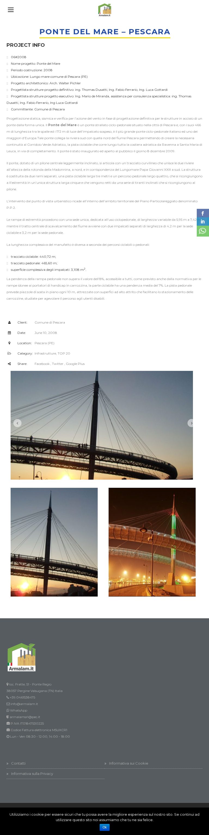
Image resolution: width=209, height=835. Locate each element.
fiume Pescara (127, 138)
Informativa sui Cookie (128, 763)
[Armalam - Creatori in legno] (104, 9)
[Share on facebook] (203, 213)
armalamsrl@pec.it (25, 717)
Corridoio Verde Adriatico (46, 144)
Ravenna (169, 144)
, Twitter (56, 364)
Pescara (169, 125)
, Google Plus (74, 364)
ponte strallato (96, 125)
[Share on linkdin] (203, 221)
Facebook (42, 364)
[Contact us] (203, 231)
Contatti (18, 763)
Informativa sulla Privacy (32, 773)
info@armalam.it (24, 704)
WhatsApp (18, 710)
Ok (105, 827)
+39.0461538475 (22, 697)
